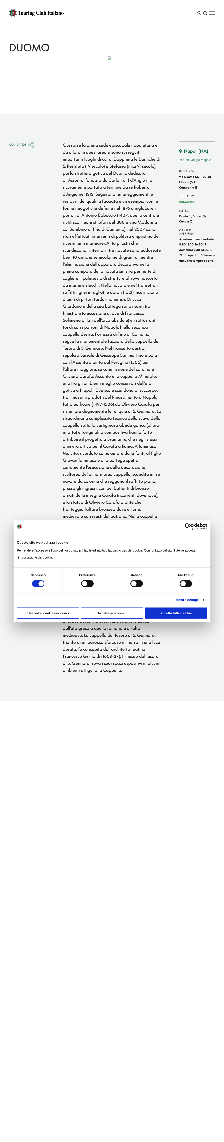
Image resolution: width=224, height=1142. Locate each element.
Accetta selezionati (112, 613)
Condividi (17, 144)
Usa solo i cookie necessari (48, 613)
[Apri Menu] (212, 13)
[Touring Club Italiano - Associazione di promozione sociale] (36, 13)
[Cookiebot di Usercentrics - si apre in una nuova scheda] (188, 526)
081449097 (187, 201)
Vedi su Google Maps (193, 159)
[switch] (87, 583)
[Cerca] (205, 13)
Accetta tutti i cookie (176, 613)
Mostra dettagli (187, 600)
